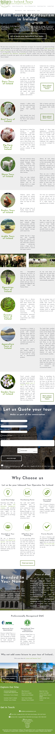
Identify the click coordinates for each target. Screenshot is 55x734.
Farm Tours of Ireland (27, 698)
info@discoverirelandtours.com (12, 466)
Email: (2, 424)
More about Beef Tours (47, 117)
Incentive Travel (50, 6)
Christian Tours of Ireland (10, 700)
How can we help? (5, 439)
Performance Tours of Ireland (11, 695)
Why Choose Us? (18, 10)
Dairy (12, 27)
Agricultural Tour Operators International (14, 53)
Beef (16, 27)
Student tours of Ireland (27, 695)
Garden (10, 29)
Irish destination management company (8, 506)
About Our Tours (43, 691)
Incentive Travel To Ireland (10, 698)
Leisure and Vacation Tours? (33, 658)
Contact (38, 10)
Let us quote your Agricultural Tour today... (27, 36)
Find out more (27, 563)
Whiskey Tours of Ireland (28, 700)
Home (2, 6)
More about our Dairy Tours (47, 87)
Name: (2, 419)
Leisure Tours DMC (44, 693)
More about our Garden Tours (47, 397)
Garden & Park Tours (44, 698)
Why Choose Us (25, 691)
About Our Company (26, 693)
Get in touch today (49, 543)
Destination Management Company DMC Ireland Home (11, 691)
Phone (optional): (5, 429)
